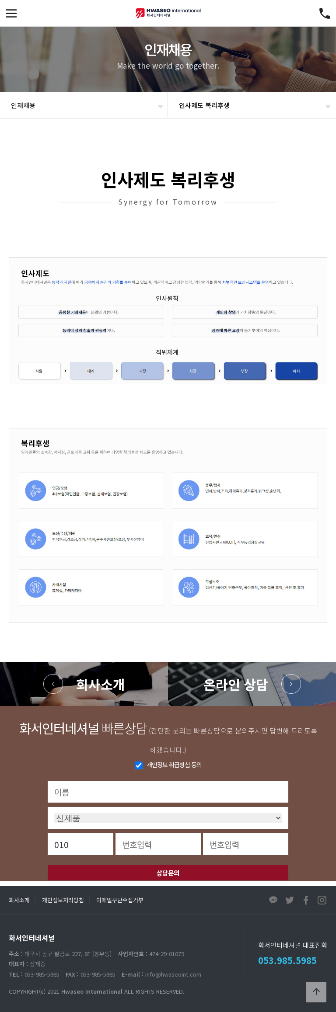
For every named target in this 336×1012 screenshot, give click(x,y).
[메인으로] (168, 13)
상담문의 (168, 872)
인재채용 (23, 105)
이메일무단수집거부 (120, 900)
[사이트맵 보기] (324, 13)
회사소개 (100, 684)
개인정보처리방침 (63, 900)
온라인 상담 (235, 684)
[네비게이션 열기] (11, 13)
